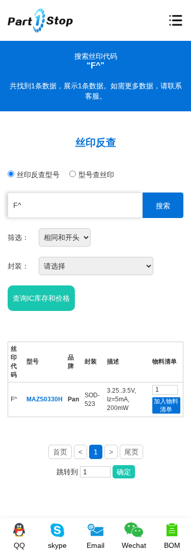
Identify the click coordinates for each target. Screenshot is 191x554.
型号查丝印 (96, 175)
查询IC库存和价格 (41, 298)
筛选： (18, 237)
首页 (60, 452)
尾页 (131, 452)
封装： (18, 266)
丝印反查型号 (38, 175)
